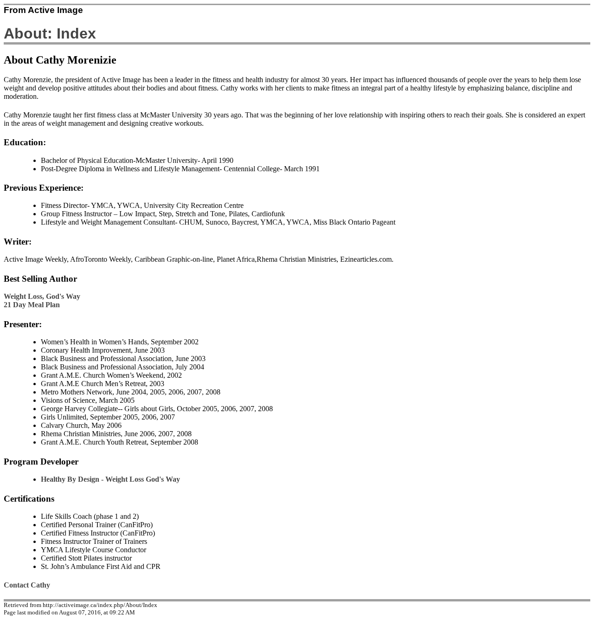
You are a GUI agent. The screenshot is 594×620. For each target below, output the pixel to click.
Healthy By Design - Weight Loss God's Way (110, 479)
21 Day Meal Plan (32, 305)
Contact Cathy (27, 585)
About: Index (50, 33)
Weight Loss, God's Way (42, 296)
